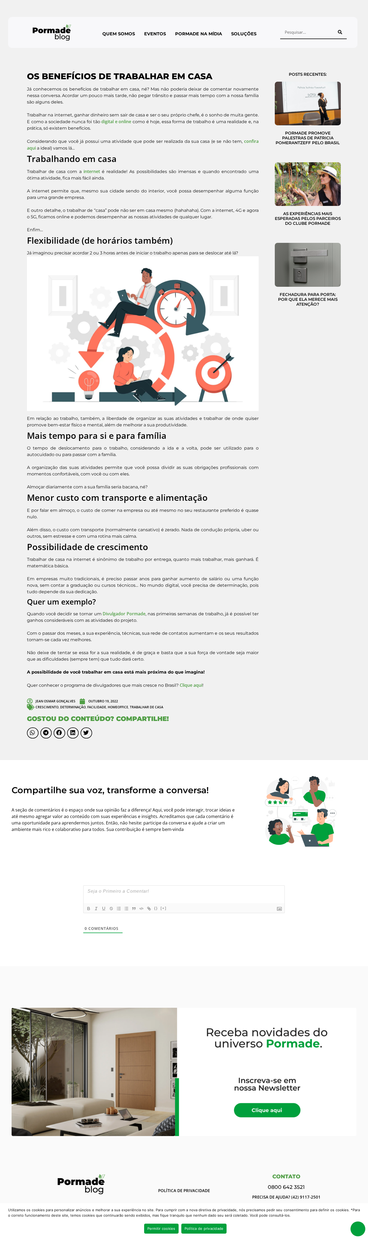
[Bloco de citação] (134, 908)
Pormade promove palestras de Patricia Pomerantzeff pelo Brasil (308, 137)
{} (156, 908)
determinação (73, 707)
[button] (33, 732)
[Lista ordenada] (119, 908)
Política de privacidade (204, 1228)
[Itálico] (96, 908)
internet (92, 171)
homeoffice (118, 707)
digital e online (116, 122)
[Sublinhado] (103, 908)
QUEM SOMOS (118, 33)
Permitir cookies (161, 1228)
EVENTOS (155, 33)
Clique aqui (191, 685)
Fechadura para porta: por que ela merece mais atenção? (308, 299)
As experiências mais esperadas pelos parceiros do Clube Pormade (308, 218)
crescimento (47, 707)
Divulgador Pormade (124, 614)
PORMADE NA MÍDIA (198, 33)
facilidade (96, 707)
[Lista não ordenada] (126, 908)
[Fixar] (111, 908)
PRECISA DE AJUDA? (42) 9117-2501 (286, 1197)
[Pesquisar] (340, 32)
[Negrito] (88, 908)
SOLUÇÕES (243, 33)
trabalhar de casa (146, 707)
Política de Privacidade (184, 1190)
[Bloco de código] (141, 908)
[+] (163, 908)
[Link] (149, 908)
